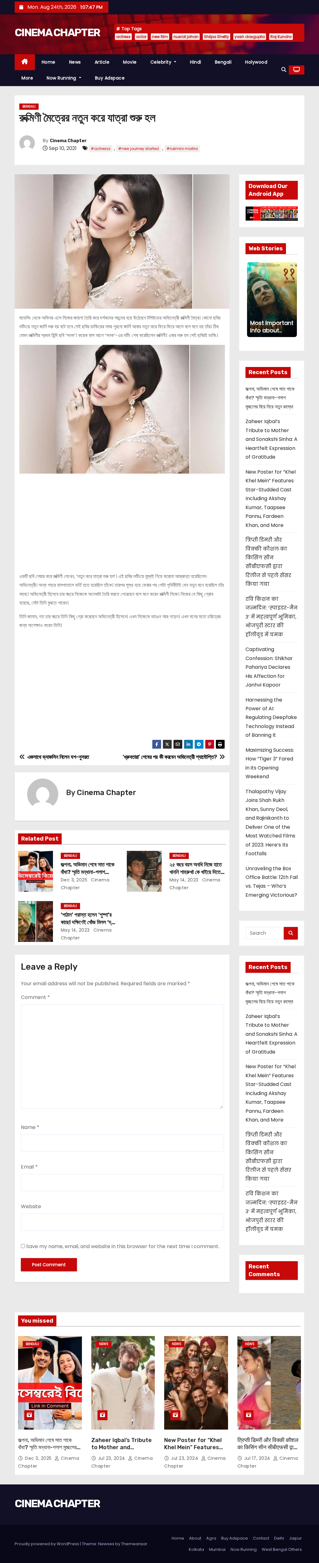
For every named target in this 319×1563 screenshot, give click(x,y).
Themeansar (134, 1544)
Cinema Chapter (68, 140)
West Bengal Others (282, 1549)
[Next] (292, 299)
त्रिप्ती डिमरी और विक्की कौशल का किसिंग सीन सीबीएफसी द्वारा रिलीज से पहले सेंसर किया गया (267, 1448)
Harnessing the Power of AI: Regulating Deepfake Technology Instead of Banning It (271, 717)
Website (31, 1206)
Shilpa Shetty (216, 36)
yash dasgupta (250, 36)
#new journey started (138, 148)
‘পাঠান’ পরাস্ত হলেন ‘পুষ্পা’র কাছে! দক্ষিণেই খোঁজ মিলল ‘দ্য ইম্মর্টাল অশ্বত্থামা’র (87, 922)
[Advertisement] (122, 520)
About (195, 1538)
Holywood (256, 62)
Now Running (62, 78)
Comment (35, 997)
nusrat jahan (186, 36)
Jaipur (295, 1538)
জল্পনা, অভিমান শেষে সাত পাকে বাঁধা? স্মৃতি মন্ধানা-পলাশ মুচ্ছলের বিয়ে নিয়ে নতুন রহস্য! (87, 872)
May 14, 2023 (183, 880)
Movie (130, 62)
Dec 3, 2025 (74, 880)
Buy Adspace (110, 78)
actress (123, 36)
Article (102, 62)
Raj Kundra (281, 36)
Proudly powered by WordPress (47, 1544)
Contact (261, 1538)
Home (48, 62)
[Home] (25, 62)
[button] (283, 69)
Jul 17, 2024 (258, 1458)
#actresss (101, 148)
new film (160, 36)
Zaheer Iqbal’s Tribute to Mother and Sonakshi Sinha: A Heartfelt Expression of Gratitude (271, 439)
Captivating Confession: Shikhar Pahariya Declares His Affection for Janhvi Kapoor (269, 667)
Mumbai (217, 1549)
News (75, 62)
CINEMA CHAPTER (57, 32)
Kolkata (196, 1549)
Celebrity (161, 62)
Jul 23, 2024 (112, 1458)
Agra (211, 1538)
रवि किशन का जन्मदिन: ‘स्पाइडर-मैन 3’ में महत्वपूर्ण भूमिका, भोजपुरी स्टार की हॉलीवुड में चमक (271, 617)
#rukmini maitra (182, 148)
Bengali (223, 62)
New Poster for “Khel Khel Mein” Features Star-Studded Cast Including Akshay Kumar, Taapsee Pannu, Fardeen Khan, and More (270, 498)
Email (29, 1166)
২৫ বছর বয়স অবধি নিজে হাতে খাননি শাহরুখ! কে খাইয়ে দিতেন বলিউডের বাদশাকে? (196, 872)
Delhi (279, 1538)
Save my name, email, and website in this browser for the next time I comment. (122, 1246)
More (27, 78)
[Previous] (250, 299)
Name (30, 1127)
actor (141, 36)
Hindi (195, 62)
